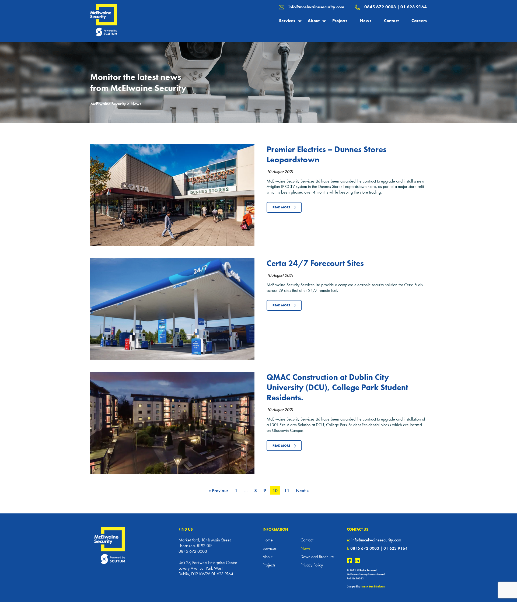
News (365, 20)
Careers (419, 20)
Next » (302, 490)
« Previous (218, 490)
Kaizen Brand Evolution (373, 586)
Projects (339, 20)
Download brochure (317, 556)
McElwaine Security (108, 104)
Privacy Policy (312, 565)
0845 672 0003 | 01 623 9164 (395, 7)
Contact (391, 20)
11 (286, 490)
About (314, 20)
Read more (281, 207)
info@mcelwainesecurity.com (316, 7)
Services (287, 20)
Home (268, 540)
